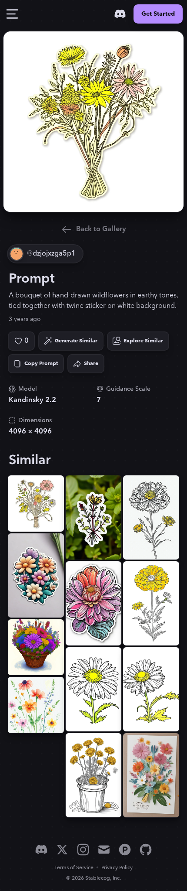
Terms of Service (74, 868)
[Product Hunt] (124, 849)
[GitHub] (145, 849)
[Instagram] (83, 849)
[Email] (104, 849)
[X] (62, 849)
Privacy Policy (117, 868)
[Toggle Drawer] (12, 14)
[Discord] (120, 13)
